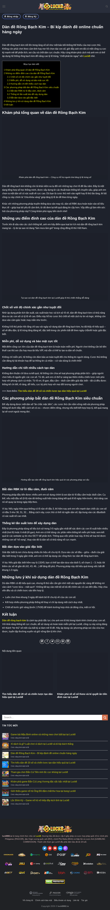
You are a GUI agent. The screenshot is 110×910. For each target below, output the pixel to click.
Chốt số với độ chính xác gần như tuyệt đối (29, 77)
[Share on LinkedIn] (68, 641)
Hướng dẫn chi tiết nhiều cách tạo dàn (26, 84)
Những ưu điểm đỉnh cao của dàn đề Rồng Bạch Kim (29, 73)
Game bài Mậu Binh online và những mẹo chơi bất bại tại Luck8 (43, 734)
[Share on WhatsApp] (42, 641)
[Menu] (4, 6)
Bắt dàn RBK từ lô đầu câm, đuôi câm (26, 91)
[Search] (107, 6)
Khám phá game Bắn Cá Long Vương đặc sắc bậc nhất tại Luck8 (44, 781)
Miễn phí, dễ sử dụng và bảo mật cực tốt (27, 80)
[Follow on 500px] (60, 848)
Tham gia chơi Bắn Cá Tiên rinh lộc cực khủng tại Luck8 (39, 772)
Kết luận (8, 104)
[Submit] (105, 717)
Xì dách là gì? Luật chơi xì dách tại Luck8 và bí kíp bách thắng (42, 744)
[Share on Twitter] (52, 641)
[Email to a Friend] (57, 641)
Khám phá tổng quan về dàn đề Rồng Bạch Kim (27, 70)
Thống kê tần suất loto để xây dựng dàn (27, 94)
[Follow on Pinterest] (49, 848)
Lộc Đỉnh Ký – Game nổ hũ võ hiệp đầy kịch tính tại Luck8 (40, 800)
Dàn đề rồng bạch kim (14, 620)
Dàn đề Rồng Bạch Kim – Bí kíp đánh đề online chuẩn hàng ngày (44, 753)
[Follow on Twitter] (44, 848)
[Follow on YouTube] (55, 848)
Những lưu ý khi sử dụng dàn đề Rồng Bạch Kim (27, 101)
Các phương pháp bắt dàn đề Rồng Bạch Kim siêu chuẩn (31, 87)
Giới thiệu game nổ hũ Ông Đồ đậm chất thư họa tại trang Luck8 (43, 791)
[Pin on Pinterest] (62, 641)
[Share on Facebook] (47, 641)
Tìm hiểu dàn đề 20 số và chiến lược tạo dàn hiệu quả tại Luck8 (52, 391)
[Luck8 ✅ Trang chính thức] (55, 6)
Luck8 (87, 56)
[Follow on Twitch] (65, 848)
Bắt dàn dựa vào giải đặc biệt (22, 97)
